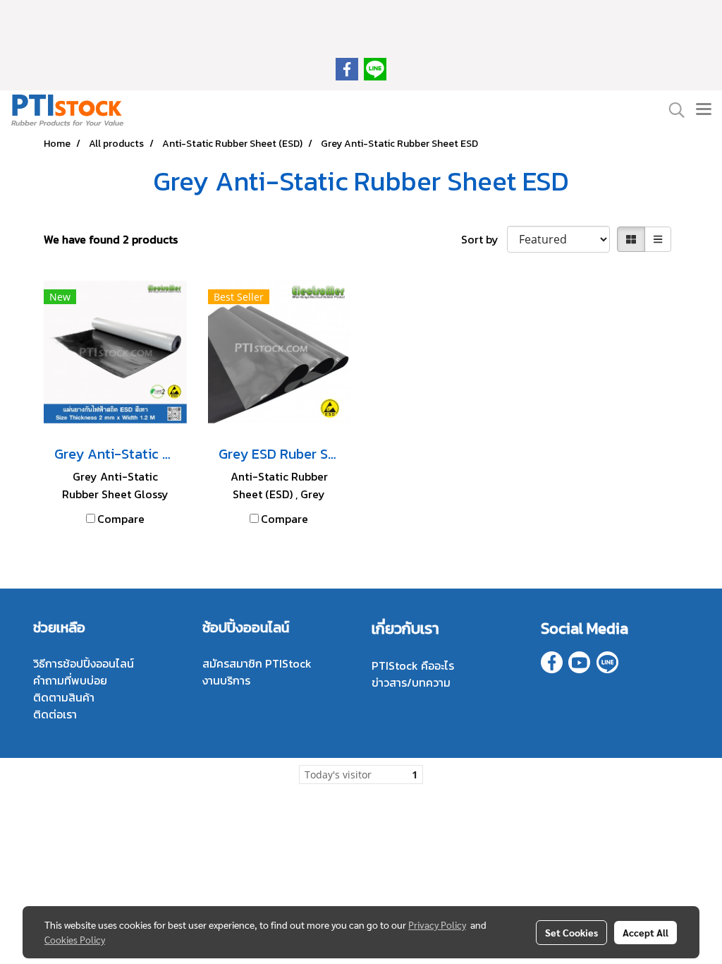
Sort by (484, 239)
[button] (672, 110)
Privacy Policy (437, 924)
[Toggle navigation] (703, 110)
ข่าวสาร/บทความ (411, 682)
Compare (121, 518)
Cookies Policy (74, 939)
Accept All (645, 932)
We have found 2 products (111, 239)
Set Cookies (571, 932)
